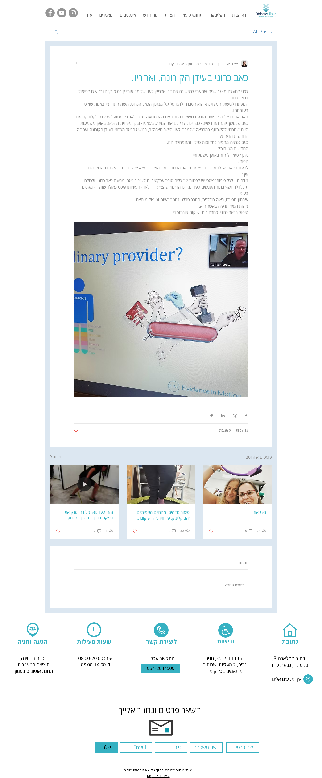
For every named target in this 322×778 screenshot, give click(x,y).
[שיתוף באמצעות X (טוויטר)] (234, 415)
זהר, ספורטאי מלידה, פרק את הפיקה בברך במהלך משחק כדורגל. (89, 515)
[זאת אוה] (237, 484)
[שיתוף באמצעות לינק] (211, 415)
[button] (106, 15)
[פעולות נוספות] (76, 64)
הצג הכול (56, 456)
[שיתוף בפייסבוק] (246, 415)
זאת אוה (259, 512)
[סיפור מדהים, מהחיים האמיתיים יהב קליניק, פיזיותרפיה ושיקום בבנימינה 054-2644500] (161, 484)
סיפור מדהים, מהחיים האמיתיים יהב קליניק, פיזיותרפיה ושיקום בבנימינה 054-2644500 (163, 515)
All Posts (262, 31)
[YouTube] (61, 12)
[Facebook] (50, 12)
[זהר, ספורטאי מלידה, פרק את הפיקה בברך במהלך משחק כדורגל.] (84, 484)
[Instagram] (73, 12)
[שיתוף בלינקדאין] (223, 415)
